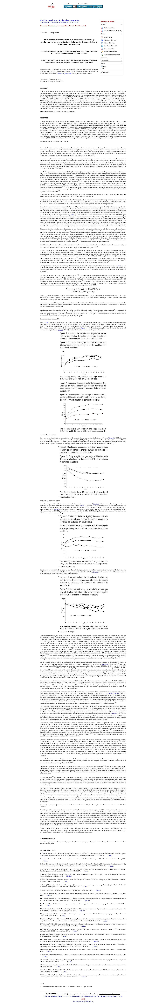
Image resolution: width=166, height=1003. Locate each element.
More (104, 66)
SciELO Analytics (109, 28)
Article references (109, 43)
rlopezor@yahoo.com (64, 73)
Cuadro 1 (72, 215)
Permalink (106, 72)
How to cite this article (111, 46)
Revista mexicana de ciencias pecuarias (59, 20)
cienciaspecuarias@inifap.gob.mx (83, 1001)
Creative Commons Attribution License (109, 994)
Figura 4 (82, 505)
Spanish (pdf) (108, 37)
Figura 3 (111, 438)
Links (109, 855)
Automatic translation (110, 52)
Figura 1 (84, 328)
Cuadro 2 (46, 322)
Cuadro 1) (105, 664)
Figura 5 (95, 572)
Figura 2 (60, 330)
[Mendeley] (102, 66)
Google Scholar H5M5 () (113, 31)
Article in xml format (110, 40)
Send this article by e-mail (112, 55)
